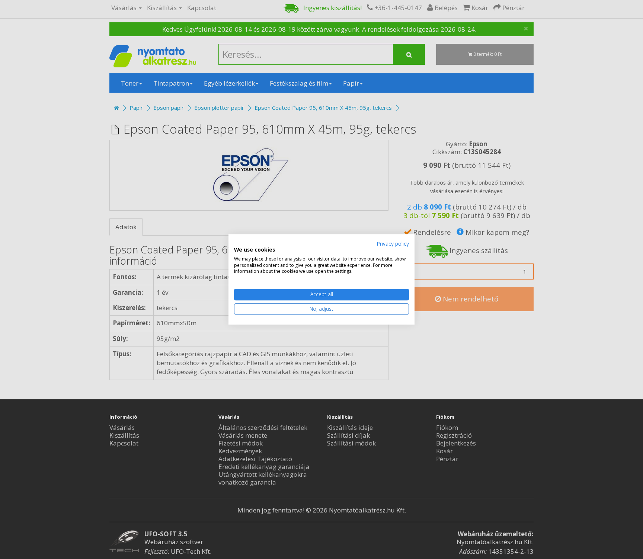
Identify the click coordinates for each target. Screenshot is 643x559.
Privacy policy (393, 243)
